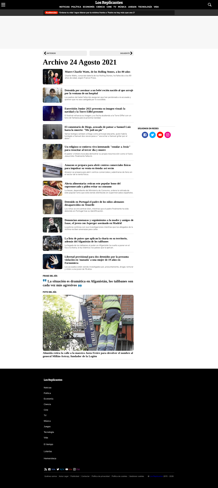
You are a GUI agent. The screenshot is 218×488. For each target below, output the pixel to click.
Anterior (51, 53)
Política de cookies (119, 476)
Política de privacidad (101, 476)
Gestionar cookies (136, 476)
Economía (88, 7)
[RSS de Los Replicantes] (45, 469)
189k (53, 469)
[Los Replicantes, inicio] (109, 3)
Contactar (85, 476)
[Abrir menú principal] (3, 4)
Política (76, 7)
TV (114, 7)
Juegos (132, 7)
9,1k (70, 469)
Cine (109, 7)
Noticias (64, 7)
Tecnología (145, 7)
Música (122, 7)
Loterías (48, 451)
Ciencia (100, 7)
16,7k (61, 469)
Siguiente (125, 53)
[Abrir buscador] (209, 4)
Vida (156, 7)
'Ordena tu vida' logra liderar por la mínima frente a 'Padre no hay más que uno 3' (90, 12)
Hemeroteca (50, 458)
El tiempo (48, 444)
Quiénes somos (50, 476)
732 (78, 469)
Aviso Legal (63, 476)
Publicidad (75, 476)
